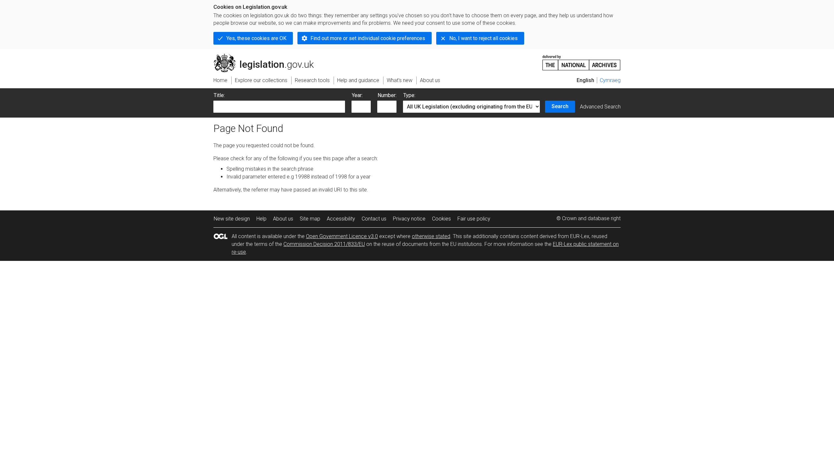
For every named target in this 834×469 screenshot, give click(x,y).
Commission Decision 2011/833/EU (324, 244)
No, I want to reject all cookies (483, 38)
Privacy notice (409, 219)
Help (261, 219)
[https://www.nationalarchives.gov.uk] (581, 60)
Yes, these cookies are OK (256, 38)
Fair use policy (473, 219)
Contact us (374, 219)
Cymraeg (610, 80)
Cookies (441, 219)
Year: (357, 95)
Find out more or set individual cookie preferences (367, 38)
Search (560, 106)
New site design (232, 219)
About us (283, 219)
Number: (387, 95)
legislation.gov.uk (267, 56)
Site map (310, 219)
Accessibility (341, 219)
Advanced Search (600, 107)
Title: (219, 95)
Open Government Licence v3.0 (342, 236)
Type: (409, 95)
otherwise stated (431, 236)
